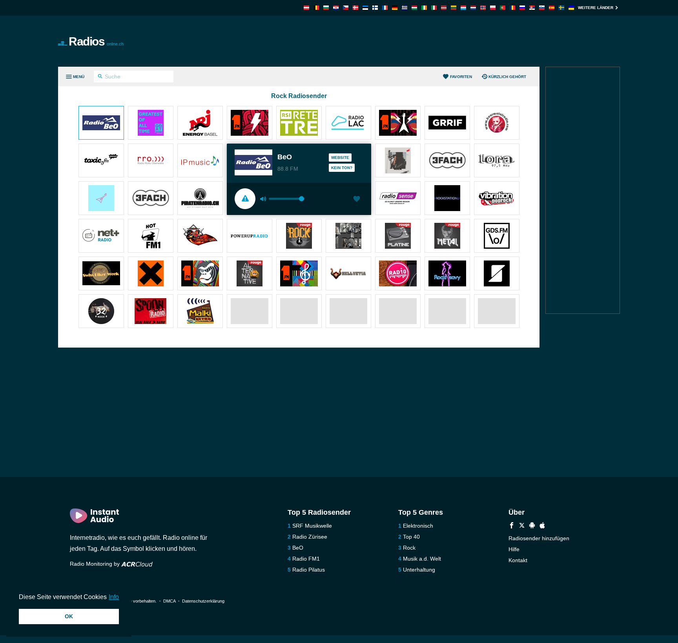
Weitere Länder (595, 7)
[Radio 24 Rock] (200, 236)
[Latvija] (444, 7)
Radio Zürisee (309, 537)
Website (340, 157)
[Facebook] (511, 526)
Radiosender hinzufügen (538, 538)
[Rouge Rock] (299, 236)
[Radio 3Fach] (151, 199)
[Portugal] (502, 7)
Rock (409, 548)
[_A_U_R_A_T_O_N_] (151, 274)
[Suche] (100, 77)
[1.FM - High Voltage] (249, 123)
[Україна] (571, 7)
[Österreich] (306, 7)
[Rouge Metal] (447, 236)
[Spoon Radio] (151, 312)
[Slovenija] (542, 7)
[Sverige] (561, 7)
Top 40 (411, 537)
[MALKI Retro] (200, 312)
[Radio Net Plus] (101, 236)
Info (114, 597)
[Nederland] (473, 7)
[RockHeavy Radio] (447, 274)
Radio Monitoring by (95, 564)
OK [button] (69, 616)
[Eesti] (365, 7)
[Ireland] (424, 7)
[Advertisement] (427, 41)
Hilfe (513, 549)
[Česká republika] (345, 7)
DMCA (169, 601)
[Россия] (522, 7)
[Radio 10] (398, 274)
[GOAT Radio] (151, 123)
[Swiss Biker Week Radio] (101, 274)
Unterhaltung (419, 569)
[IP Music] (200, 161)
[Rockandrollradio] (348, 236)
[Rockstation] (447, 199)
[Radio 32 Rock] (101, 312)
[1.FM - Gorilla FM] (200, 274)
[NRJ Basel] (200, 123)
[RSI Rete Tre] (299, 123)
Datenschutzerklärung (203, 601)
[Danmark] (355, 7)
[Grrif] (447, 123)
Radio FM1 (306, 559)
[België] (316, 7)
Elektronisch (418, 526)
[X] (522, 526)
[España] (551, 7)
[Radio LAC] (348, 123)
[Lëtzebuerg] (463, 7)
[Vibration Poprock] (497, 199)
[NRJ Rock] (398, 161)
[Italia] (434, 7)
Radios (96, 41)
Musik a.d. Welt (422, 559)
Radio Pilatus (308, 569)
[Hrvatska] (336, 7)
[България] (326, 7)
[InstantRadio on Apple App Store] (542, 526)
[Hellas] (404, 7)
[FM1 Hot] (151, 236)
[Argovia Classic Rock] (101, 199)
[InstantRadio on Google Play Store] (532, 526)
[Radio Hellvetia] (348, 274)
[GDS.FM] (497, 236)
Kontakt (517, 560)
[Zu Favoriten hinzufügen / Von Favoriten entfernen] (356, 199)
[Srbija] (532, 7)
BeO (297, 548)
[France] (385, 7)
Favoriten (461, 77)
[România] (512, 7)
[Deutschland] (394, 7)
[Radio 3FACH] (447, 161)
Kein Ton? (341, 168)
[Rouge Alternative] (249, 274)
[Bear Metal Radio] (497, 123)
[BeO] (101, 123)
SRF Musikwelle (312, 526)
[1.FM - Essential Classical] (299, 274)
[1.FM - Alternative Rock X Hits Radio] (398, 123)
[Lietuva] (453, 7)
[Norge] (483, 7)
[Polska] (493, 7)
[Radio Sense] (398, 199)
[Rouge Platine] (398, 236)
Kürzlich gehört (507, 77)
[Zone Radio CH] (497, 274)
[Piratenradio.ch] (200, 199)
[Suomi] (375, 7)
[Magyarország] (414, 7)
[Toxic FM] (101, 161)
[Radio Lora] (497, 161)
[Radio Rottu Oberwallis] (151, 161)
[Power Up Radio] (249, 236)
